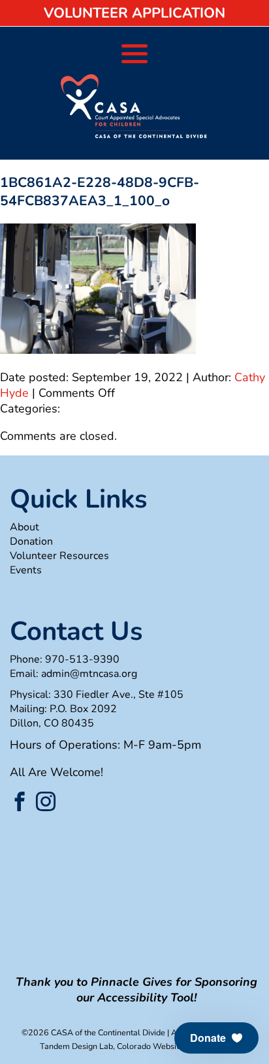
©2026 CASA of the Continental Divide (93, 1032)
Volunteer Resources (59, 556)
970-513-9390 (82, 659)
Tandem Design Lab (76, 1046)
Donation (31, 541)
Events (26, 570)
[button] (216, 1038)
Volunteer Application (134, 13)
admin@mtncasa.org (89, 674)
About (24, 527)
